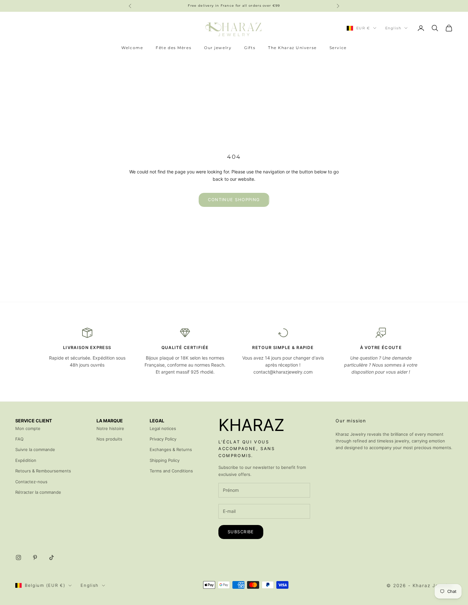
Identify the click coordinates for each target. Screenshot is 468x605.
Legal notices (163, 428)
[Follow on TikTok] (51, 557)
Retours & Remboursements (43, 470)
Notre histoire (110, 428)
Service (338, 47)
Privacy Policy (163, 438)
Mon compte (27, 428)
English (393, 28)
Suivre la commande (35, 449)
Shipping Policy (165, 460)
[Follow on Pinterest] (35, 557)
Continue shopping (234, 199)
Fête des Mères (173, 47)
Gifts (249, 47)
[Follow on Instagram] (18, 557)
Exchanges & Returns (171, 449)
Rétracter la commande (38, 492)
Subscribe (241, 531)
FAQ (19, 438)
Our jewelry (217, 47)
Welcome (132, 47)
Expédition (25, 460)
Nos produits (109, 438)
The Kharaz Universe (292, 47)
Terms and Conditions (171, 470)
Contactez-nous (31, 481)
